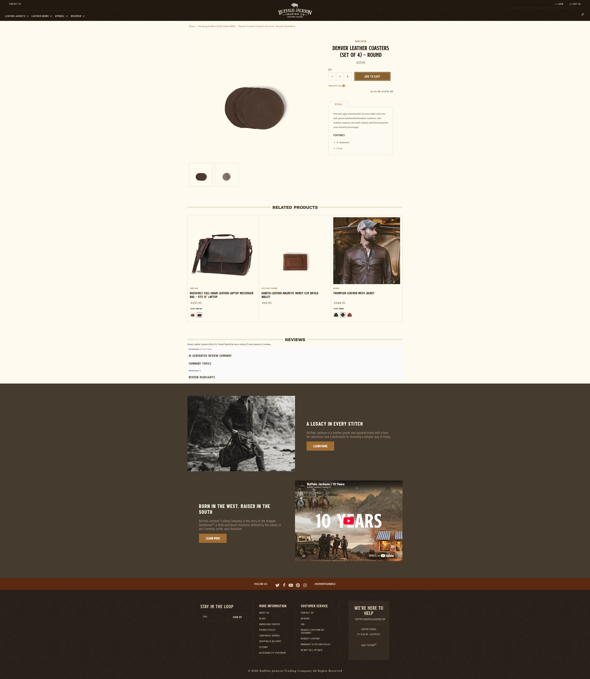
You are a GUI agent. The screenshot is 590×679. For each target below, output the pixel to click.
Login (560, 3)
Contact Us (15, 3)
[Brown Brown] (343, 315)
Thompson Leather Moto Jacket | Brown (366, 268)
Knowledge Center (269, 624)
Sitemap (263, 647)
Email (205, 616)
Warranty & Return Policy (316, 644)
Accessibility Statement (272, 652)
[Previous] (196, 97)
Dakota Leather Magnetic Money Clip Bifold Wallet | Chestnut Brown (295, 261)
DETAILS (338, 104)
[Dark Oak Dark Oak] (199, 315)
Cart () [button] (576, 3)
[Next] (309, 97)
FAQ (302, 624)
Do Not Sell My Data (311, 649)
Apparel (60, 15)
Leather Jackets (15, 15)
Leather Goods (40, 15)
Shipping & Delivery (270, 641)
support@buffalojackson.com (370, 619)
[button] (28, 16)
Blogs (262, 618)
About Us (264, 612)
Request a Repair (310, 638)
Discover (76, 15)
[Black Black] (336, 315)
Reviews (305, 618)
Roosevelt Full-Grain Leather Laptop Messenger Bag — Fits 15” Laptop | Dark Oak (223, 268)
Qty (330, 69)
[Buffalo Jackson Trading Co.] (295, 10)
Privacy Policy (267, 629)
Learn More (320, 446)
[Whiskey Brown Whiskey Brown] (349, 315)
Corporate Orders (269, 635)
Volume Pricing (336, 85)
